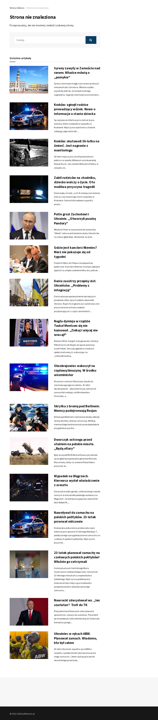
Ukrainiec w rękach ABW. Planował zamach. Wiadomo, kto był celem (75, 638)
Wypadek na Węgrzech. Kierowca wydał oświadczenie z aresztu (76, 480)
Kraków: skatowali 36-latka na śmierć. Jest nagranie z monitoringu (76, 145)
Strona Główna (17, 7)
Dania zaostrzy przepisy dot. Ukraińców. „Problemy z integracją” (75, 285)
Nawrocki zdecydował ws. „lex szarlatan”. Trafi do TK (77, 602)
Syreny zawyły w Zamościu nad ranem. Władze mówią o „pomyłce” (77, 72)
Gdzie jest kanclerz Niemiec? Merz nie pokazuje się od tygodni (75, 252)
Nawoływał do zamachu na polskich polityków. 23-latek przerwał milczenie (75, 517)
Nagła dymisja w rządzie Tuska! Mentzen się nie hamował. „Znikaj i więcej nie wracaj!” (76, 328)
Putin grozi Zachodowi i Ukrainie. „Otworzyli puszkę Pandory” (75, 218)
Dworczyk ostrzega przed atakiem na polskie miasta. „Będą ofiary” (74, 444)
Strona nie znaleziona (38, 7)
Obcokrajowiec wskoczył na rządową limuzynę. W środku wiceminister (75, 370)
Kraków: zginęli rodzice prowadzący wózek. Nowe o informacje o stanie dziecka (74, 109)
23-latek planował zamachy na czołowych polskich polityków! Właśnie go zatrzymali (77, 557)
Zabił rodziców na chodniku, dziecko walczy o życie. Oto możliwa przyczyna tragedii (75, 182)
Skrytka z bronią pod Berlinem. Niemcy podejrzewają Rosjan (77, 408)
